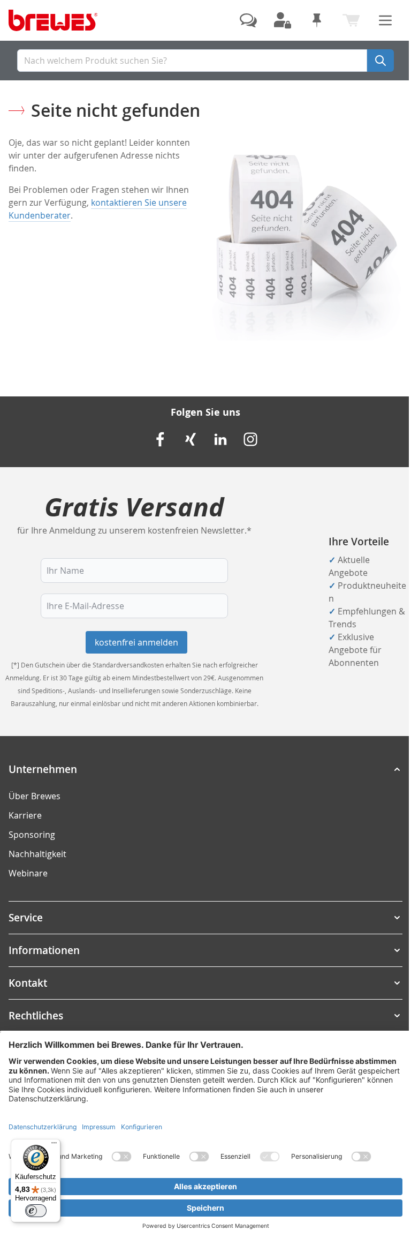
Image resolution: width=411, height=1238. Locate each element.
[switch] (36, 1210)
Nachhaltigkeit (37, 854)
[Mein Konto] (282, 20)
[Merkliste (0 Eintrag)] (317, 20)
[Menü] (54, 1145)
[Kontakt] (248, 20)
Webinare (28, 873)
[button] (205, 769)
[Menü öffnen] (385, 20)
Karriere (25, 815)
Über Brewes (34, 796)
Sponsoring (32, 835)
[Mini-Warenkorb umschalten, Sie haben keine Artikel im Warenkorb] (351, 20)
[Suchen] (380, 60)
